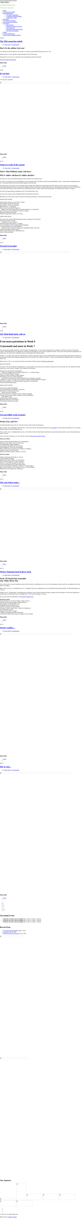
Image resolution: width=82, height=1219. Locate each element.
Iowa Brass (54, 427)
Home (4, 10)
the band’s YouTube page (26, 596)
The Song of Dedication (12, 30)
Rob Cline (7, 44)
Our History (6, 23)
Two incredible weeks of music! (13, 415)
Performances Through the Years (14, 29)
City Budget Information (9, 20)
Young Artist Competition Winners (12, 35)
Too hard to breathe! (8, 246)
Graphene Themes (12, 1217)
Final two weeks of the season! (12, 165)
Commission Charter (11, 17)
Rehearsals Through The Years (14, 26)
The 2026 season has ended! (11, 41)
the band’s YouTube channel (38, 436)
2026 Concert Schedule (9, 12)
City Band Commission (12, 15)
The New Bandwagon (8, 33)
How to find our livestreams (10, 22)
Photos (5, 32)
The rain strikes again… (10, 482)
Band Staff (6, 19)
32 (3, 909)
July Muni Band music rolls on (12, 334)
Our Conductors (10, 28)
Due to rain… (5, 767)
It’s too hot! (4, 73)
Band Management (8, 13)
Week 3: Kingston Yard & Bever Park (15, 572)
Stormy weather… (7, 628)
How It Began (10, 25)
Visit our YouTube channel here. (8, 59)
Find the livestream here (47, 361)
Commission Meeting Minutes (14, 16)
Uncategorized (15, 44)
